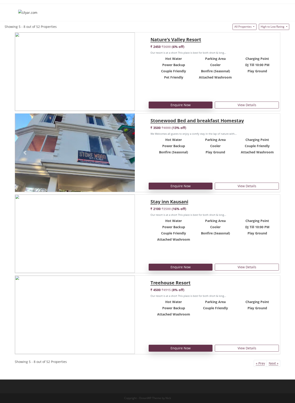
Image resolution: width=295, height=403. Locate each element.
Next (273, 363)
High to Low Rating (273, 27)
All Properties (243, 27)
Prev (260, 363)
